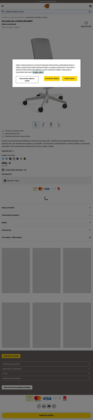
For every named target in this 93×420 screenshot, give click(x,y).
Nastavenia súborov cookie (27, 80)
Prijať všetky (69, 78)
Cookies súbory (38, 72)
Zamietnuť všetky (52, 78)
